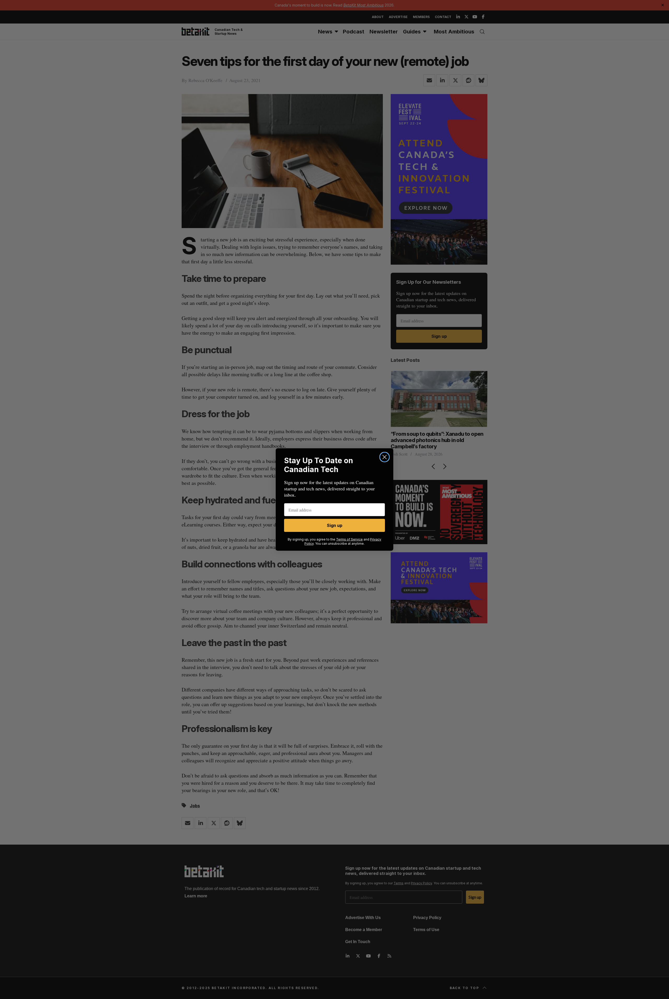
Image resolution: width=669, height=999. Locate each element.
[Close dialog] (384, 457)
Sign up (334, 525)
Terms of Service (349, 539)
